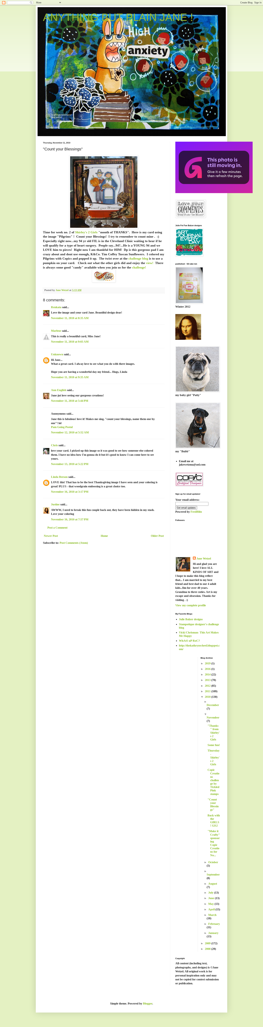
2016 (208, 668)
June (211, 898)
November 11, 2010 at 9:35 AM (70, 377)
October (213, 862)
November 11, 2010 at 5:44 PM (69, 400)
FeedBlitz (196, 511)
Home (104, 535)
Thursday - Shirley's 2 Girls (214, 757)
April (211, 909)
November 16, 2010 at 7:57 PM (69, 519)
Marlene (56, 330)
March (212, 914)
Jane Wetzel (203, 558)
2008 (208, 948)
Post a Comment (57, 527)
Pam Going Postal (62, 427)
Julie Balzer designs (191, 619)
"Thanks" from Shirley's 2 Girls (214, 732)
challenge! (138, 267)
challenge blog (138, 258)
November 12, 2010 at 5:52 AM (70, 432)
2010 (208, 696)
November (213, 717)
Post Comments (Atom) (74, 542)
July (211, 892)
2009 (208, 943)
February (214, 923)
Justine (55, 504)
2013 (208, 680)
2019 (208, 663)
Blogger (147, 1003)
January (213, 932)
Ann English (58, 390)
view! (149, 263)
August (212, 883)
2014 (208, 674)
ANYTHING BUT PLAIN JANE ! (118, 17)
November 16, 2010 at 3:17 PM (69, 491)
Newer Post (51, 535)
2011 (208, 691)
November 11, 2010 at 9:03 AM (70, 341)
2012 (208, 685)
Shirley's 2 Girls (86, 232)
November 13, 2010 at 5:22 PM (69, 464)
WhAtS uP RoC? (189, 640)
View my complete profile (190, 605)
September (213, 874)
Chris (54, 445)
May (211, 903)
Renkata (56, 307)
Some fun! (214, 745)
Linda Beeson (59, 476)
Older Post (157, 535)
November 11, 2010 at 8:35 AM (70, 318)
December (213, 705)
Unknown (57, 354)
